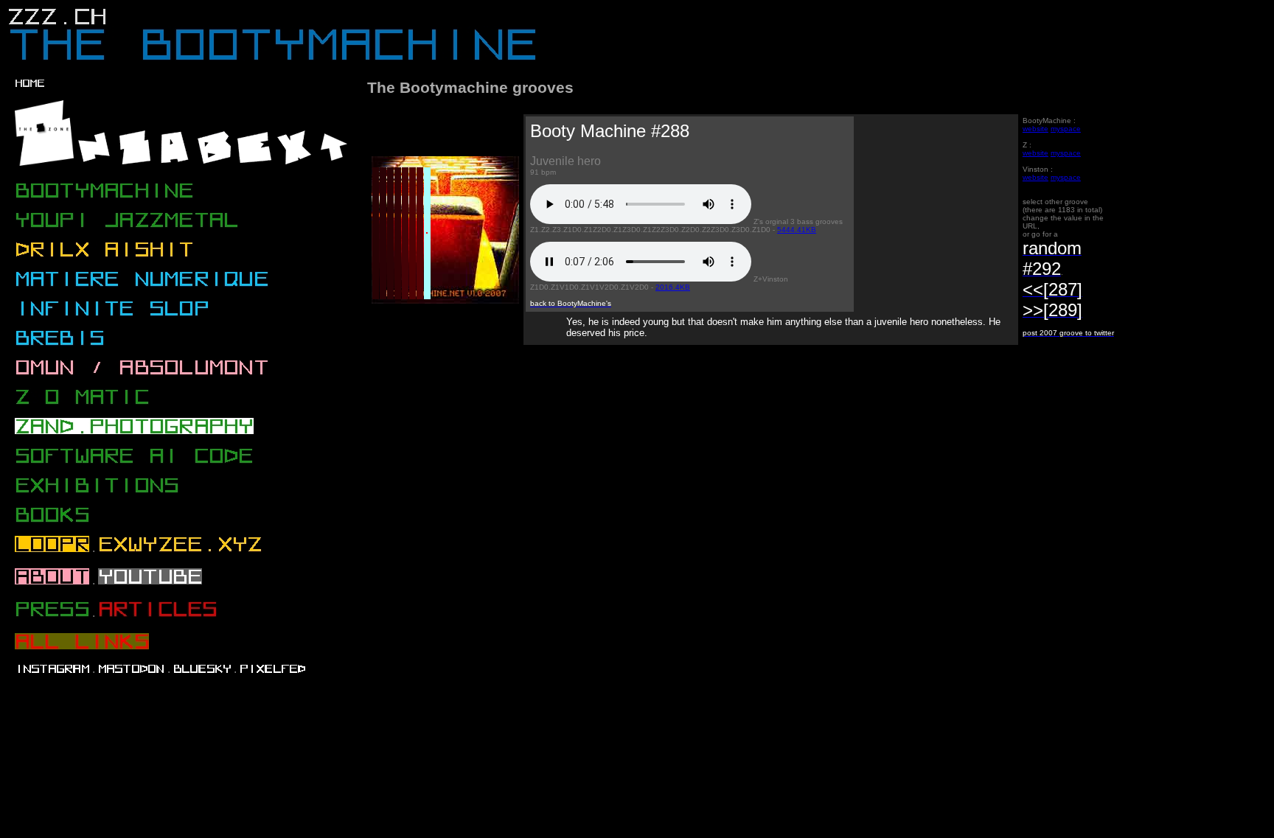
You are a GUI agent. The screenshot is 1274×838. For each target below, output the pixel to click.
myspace (1066, 129)
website (1035, 129)
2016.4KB (672, 287)
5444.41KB (796, 230)
